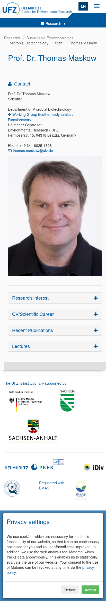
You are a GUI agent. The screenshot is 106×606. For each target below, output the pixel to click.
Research (54, 23)
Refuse (70, 589)
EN (83, 6)
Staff (58, 42)
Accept (90, 589)
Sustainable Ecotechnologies (49, 37)
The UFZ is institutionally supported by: (35, 383)
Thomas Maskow (83, 42)
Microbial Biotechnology (29, 42)
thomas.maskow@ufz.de (33, 150)
